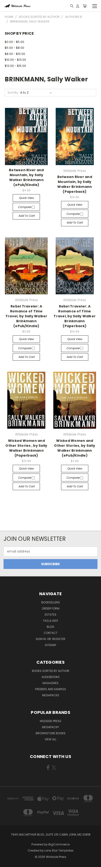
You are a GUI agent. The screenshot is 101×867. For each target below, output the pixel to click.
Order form (50, 608)
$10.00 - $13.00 (15, 59)
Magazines (50, 683)
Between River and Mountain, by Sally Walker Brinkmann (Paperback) (74, 184)
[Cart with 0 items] (84, 6)
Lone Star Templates (59, 850)
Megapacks (50, 695)
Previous (7, 862)
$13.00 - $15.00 (15, 66)
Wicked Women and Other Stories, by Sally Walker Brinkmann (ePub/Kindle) (74, 448)
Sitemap (50, 645)
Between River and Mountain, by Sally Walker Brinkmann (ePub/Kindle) (26, 177)
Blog (50, 627)
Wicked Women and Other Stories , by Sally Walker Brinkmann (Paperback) (26, 448)
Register (58, 639)
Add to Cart (26, 216)
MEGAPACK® (50, 727)
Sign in (41, 639)
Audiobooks (51, 677)
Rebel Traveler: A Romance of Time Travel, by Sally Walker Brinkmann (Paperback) (75, 316)
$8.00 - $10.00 (15, 54)
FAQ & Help (50, 621)
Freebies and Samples (50, 689)
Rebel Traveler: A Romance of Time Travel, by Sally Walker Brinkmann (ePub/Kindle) (26, 316)
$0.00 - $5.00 (14, 42)
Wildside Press (50, 721)
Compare (25, 207)
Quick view (26, 198)
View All (50, 739)
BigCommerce (59, 844)
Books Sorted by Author (50, 671)
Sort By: (13, 92)
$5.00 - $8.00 (14, 47)
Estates (50, 615)
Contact (51, 633)
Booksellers (50, 602)
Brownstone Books (51, 733)
